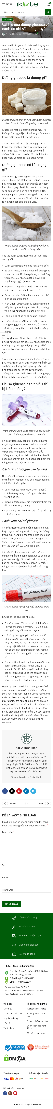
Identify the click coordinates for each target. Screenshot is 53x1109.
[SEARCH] (48, 12)
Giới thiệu (8, 1008)
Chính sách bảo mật (13, 1013)
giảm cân (40, 310)
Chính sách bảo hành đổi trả (36, 1027)
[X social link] (12, 791)
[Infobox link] (26, 918)
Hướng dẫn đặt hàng (36, 1008)
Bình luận (8, 832)
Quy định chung (11, 1018)
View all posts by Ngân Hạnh (26, 777)
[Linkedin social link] (26, 791)
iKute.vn (6, 722)
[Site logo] (27, 4)
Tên (4, 865)
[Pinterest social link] (19, 791)
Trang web (7, 889)
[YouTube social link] (15, 1093)
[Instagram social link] (10, 1093)
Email (5, 877)
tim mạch (15, 680)
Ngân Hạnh (12, 34)
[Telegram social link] (33, 791)
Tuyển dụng (9, 1028)
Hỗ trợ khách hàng (37, 1004)
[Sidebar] (3, 336)
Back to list (26, 803)
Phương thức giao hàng (38, 1021)
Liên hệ (7, 1023)
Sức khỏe (8, 19)
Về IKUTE (8, 1004)
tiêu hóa (42, 316)
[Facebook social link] (5, 791)
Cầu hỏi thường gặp (36, 1033)
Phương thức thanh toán (36, 1014)
